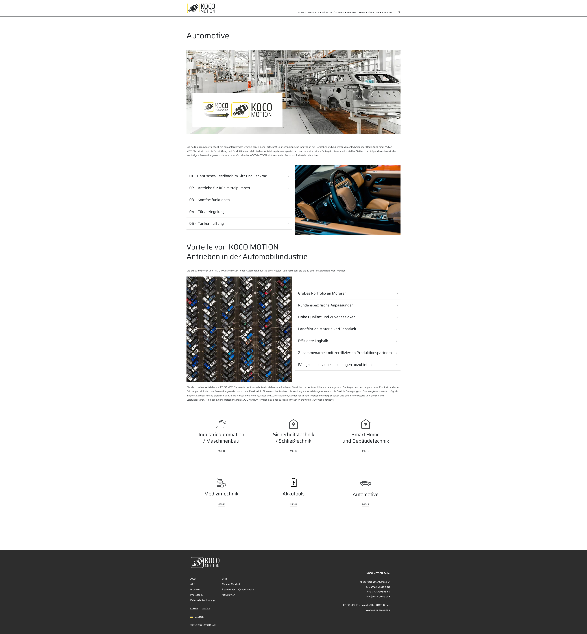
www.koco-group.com (378, 610)
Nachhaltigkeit (356, 12)
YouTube (206, 608)
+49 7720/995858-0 (379, 591)
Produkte (313, 12)
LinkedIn (194, 608)
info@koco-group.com (378, 596)
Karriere (387, 12)
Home (301, 12)
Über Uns (373, 12)
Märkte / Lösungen (333, 12)
